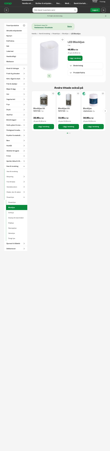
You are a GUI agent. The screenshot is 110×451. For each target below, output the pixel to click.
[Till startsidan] (8, 3)
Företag (102, 2)
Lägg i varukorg (75, 58)
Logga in (95, 10)
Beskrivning (78, 65)
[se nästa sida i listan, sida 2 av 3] (105, 111)
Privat (95, 2)
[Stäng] (105, 16)
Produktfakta (79, 73)
